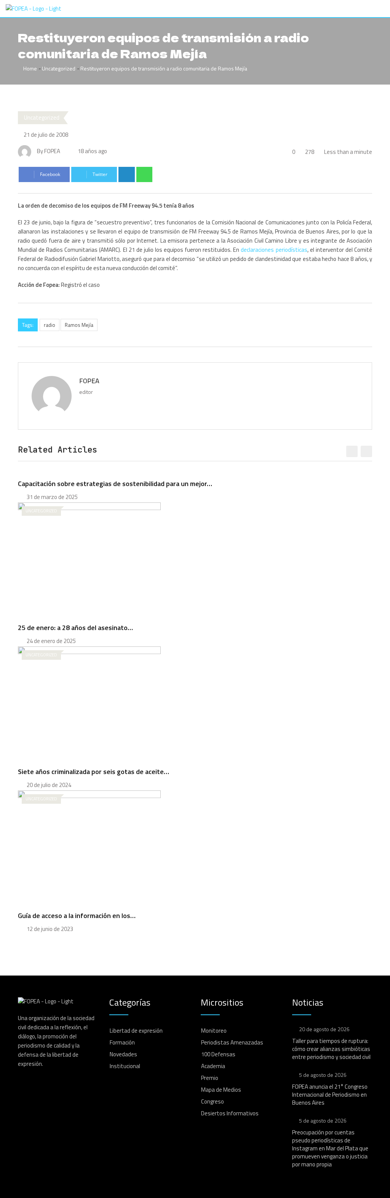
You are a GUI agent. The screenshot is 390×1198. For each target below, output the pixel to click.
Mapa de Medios (221, 1089)
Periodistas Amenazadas (232, 1042)
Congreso (212, 1101)
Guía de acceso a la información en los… (77, 915)
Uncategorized (58, 68)
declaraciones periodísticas (274, 249)
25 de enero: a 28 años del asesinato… (75, 627)
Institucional (125, 1066)
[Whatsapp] (144, 174)
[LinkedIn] (126, 174)
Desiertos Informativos (230, 1113)
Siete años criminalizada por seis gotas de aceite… (93, 771)
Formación (122, 1042)
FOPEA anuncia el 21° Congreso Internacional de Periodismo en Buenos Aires (330, 1094)
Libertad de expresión (136, 1030)
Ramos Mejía (79, 325)
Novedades (123, 1054)
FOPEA (89, 381)
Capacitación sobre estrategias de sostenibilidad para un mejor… (115, 483)
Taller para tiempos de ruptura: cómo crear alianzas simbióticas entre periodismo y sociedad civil (331, 1048)
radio (49, 325)
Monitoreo (214, 1030)
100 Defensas (218, 1054)
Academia (213, 1066)
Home (29, 68)
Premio (209, 1077)
